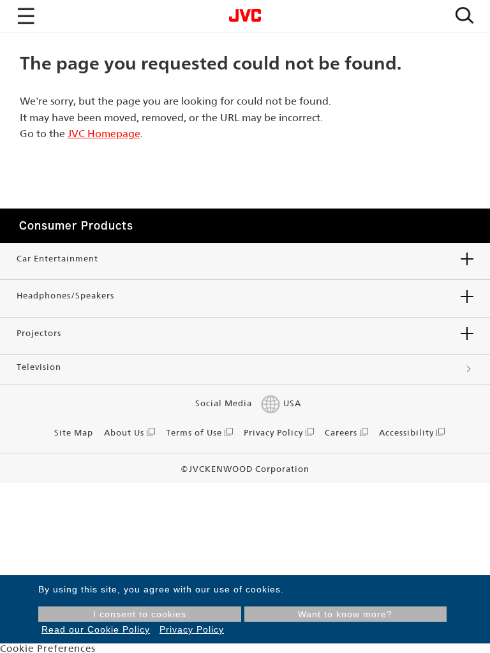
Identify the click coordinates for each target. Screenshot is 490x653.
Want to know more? (345, 614)
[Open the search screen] (464, 16)
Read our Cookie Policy (95, 629)
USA (292, 403)
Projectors (39, 333)
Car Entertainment (57, 258)
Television (39, 367)
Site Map (73, 432)
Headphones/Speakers (65, 295)
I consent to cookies (139, 614)
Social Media (223, 403)
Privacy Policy (192, 629)
